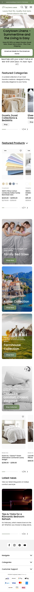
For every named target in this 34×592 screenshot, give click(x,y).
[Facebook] (9, 545)
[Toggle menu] (31, 7)
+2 (16, 184)
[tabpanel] (13, 107)
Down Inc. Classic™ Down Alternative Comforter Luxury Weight (13, 458)
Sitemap (24, 574)
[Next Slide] (27, 129)
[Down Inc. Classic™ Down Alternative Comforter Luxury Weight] (14, 432)
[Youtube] (25, 545)
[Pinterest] (19, 545)
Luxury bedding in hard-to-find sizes (17, 2)
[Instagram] (14, 545)
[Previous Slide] (20, 129)
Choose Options (12, 176)
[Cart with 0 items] (26, 7)
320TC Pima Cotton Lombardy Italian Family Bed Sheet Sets (11, 193)
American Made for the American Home (17, 52)
